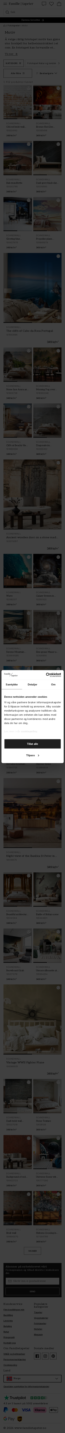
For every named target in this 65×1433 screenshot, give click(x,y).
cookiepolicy (29, 731)
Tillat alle (32, 743)
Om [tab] (53, 684)
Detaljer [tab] (32, 684)
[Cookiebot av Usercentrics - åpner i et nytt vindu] (46, 675)
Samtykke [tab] (12, 684)
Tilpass (30, 755)
